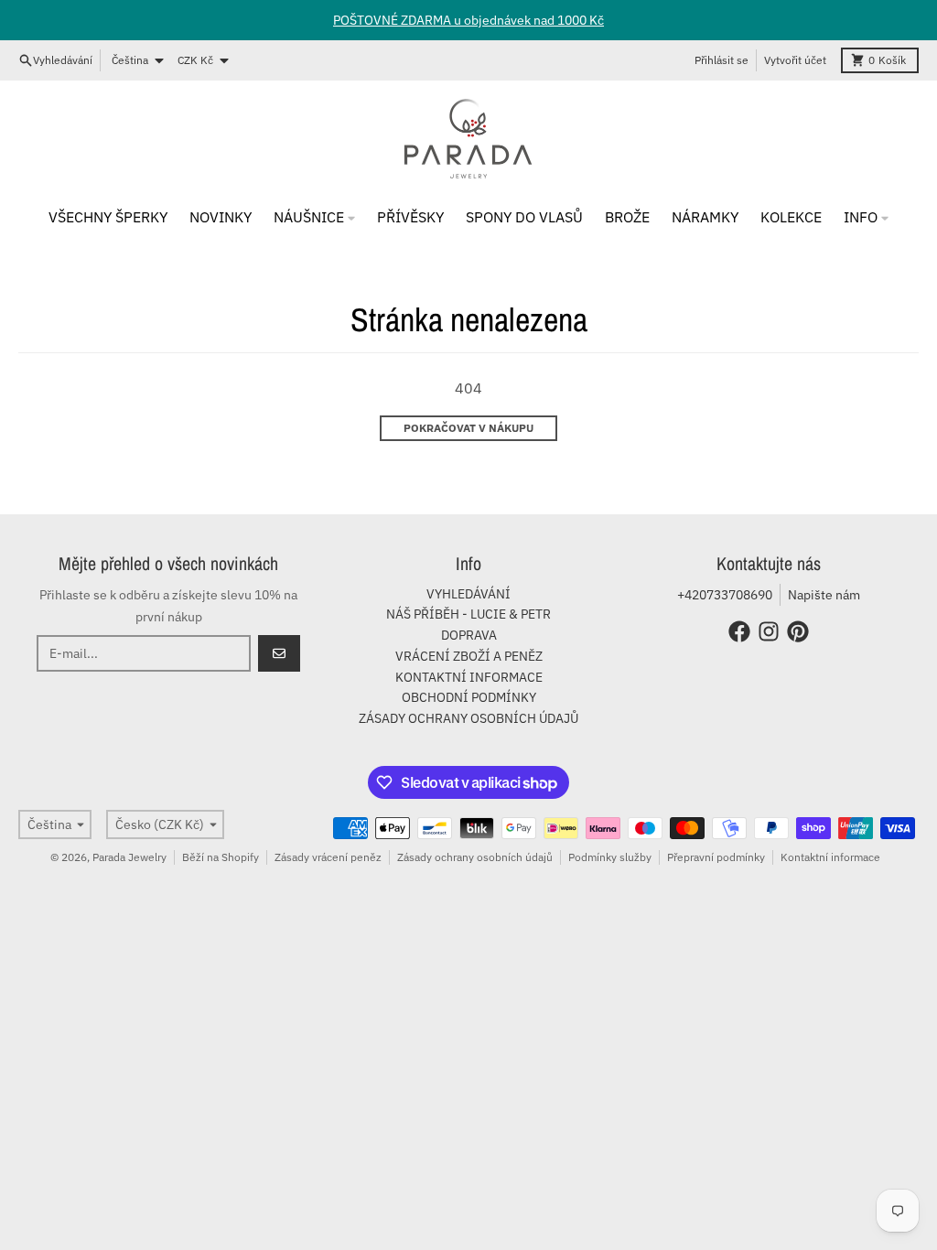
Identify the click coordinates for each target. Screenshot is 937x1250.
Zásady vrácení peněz (328, 857)
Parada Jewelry (129, 857)
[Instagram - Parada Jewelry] (769, 631)
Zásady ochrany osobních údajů (475, 857)
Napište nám (824, 595)
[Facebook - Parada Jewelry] (739, 631)
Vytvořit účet (795, 60)
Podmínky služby (610, 857)
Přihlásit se (722, 60)
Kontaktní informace (830, 857)
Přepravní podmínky (716, 857)
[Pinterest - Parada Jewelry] (798, 631)
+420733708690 (724, 595)
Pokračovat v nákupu (468, 428)
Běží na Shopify (220, 857)
